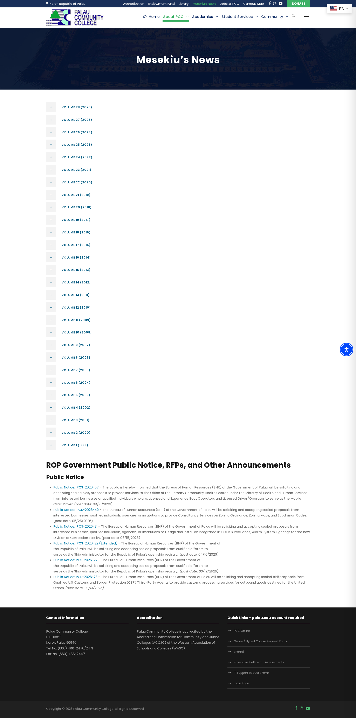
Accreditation (133, 3)
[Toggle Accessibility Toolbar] (346, 349)
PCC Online (242, 631)
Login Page (241, 683)
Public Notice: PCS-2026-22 (75, 560)
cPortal (239, 652)
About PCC (173, 16)
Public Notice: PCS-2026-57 (76, 487)
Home (154, 16)
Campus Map (253, 3)
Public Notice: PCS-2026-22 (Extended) (85, 543)
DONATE (298, 3)
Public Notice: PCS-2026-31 (75, 526)
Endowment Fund (161, 3)
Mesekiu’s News (204, 3)
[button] (294, 17)
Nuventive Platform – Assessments (259, 662)
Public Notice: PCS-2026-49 (76, 509)
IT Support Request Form (251, 673)
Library (184, 3)
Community (272, 16)
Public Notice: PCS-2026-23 (75, 577)
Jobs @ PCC (229, 3)
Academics (202, 16)
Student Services (237, 16)
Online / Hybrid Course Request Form (260, 641)
